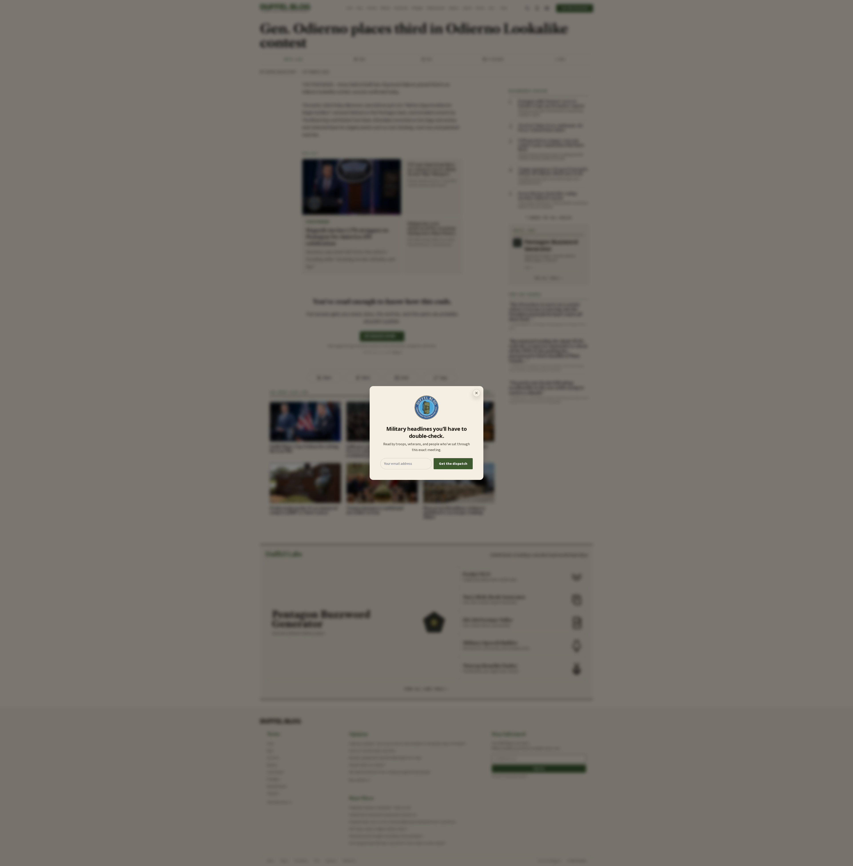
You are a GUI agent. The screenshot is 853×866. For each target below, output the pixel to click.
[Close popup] (476, 393)
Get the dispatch (453, 463)
